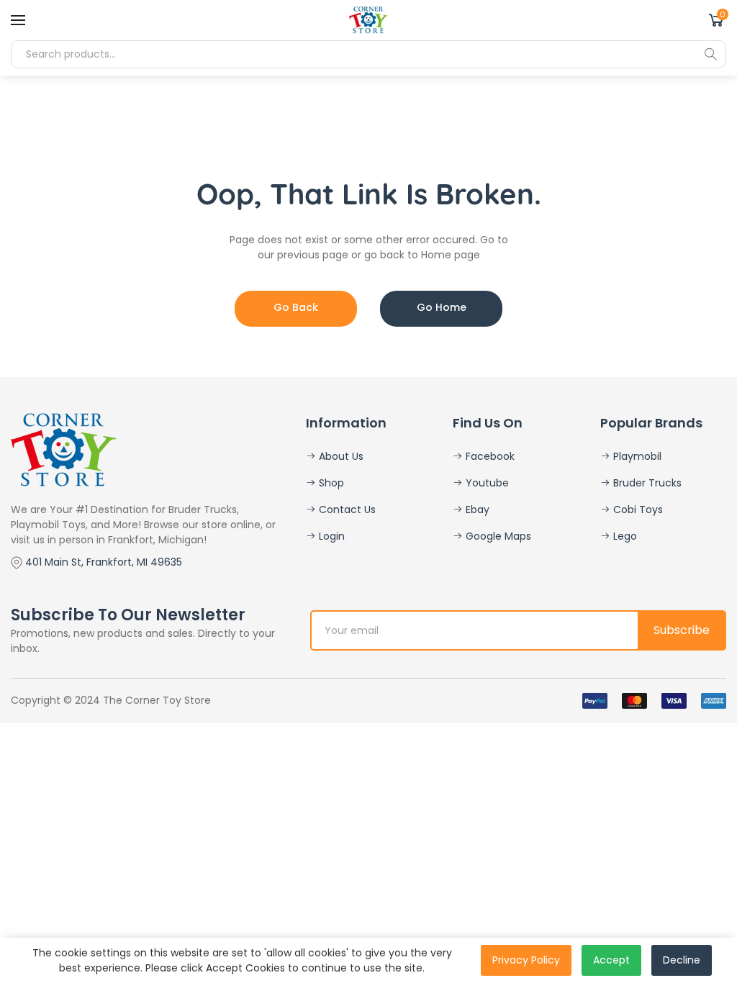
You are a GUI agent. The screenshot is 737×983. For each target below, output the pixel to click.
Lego (623, 536)
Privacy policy (526, 960)
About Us (339, 456)
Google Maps (497, 536)
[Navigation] (18, 20)
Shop (330, 483)
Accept (611, 960)
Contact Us (346, 509)
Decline (681, 960)
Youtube (486, 483)
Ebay (476, 509)
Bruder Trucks (646, 483)
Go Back (295, 307)
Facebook (489, 456)
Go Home (441, 307)
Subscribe (682, 630)
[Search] (710, 54)
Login (330, 536)
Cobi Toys (636, 509)
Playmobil (635, 456)
